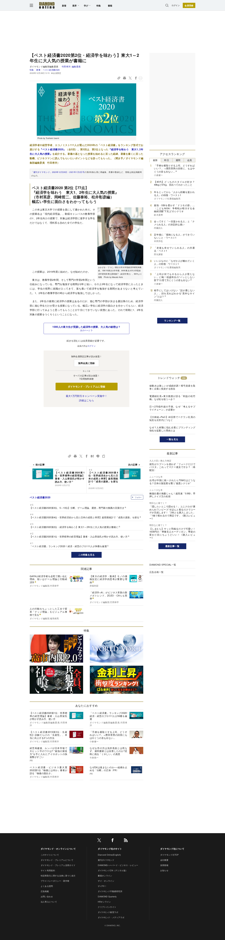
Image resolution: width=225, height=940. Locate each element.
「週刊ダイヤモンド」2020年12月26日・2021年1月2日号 (57, 172)
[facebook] (112, 841)
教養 (38, 69)
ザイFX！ (102, 886)
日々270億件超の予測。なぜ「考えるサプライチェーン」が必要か (172, 408)
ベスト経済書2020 (51, 69)
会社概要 (164, 859)
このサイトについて (50, 854)
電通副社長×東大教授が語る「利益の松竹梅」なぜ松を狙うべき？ (172, 397)
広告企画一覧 (156, 572)
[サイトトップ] (46, 5)
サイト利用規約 (48, 870)
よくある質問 (47, 886)
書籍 (110, 5)
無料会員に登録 (86, 363)
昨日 (166, 160)
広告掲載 (45, 891)
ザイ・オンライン (106, 880)
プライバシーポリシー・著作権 (55, 880)
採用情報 (164, 865)
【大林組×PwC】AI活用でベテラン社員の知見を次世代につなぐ (172, 418)
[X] (99, 841)
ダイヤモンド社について (172, 848)
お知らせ (164, 870)
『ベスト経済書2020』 (53, 149)
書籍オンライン (105, 875)
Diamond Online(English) (109, 854)
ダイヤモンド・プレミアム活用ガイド (58, 865)
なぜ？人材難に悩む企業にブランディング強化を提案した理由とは (172, 429)
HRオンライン (104, 901)
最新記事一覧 (172, 546)
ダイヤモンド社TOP (169, 854)
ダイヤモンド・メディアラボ (111, 917)
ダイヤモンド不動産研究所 (110, 891)
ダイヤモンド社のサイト (110, 848)
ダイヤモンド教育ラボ (108, 912)
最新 (155, 160)
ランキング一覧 (172, 320)
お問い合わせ (47, 896)
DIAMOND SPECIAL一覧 (162, 564)
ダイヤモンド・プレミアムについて (57, 859)
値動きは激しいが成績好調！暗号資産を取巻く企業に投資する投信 (172, 387)
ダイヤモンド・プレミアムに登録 (86, 386)
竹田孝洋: (71, 66)
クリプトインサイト (107, 906)
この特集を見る (86, 554)
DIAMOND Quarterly (107, 896)
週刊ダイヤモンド (106, 859)
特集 (98, 5)
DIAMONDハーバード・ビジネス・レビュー (118, 865)
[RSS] (125, 841)
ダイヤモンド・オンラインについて (58, 848)
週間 (178, 160)
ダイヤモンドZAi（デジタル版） (113, 870)
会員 (189, 160)
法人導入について (49, 901)
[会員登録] (189, 5)
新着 (64, 5)
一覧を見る (172, 439)
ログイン (176, 5)
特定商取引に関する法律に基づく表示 (58, 875)
